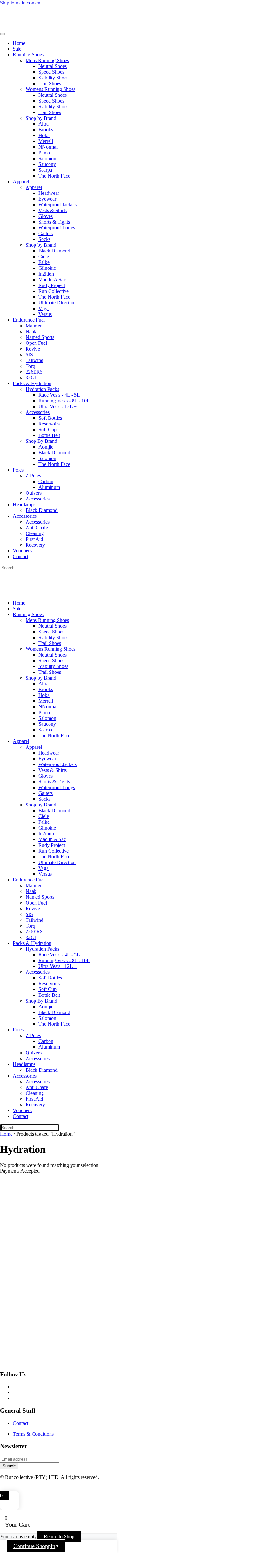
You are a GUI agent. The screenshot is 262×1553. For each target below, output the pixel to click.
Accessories (38, 412)
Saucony (47, 164)
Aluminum (49, 487)
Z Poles (33, 475)
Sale (17, 49)
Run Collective (53, 291)
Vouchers (22, 550)
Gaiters (45, 233)
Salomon (47, 158)
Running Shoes (28, 54)
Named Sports (40, 337)
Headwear (48, 193)
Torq (30, 366)
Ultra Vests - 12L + (57, 406)
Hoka (44, 135)
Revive (33, 348)
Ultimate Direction (57, 302)
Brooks (45, 129)
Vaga (43, 308)
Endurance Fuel (29, 320)
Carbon (45, 481)
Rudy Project (51, 285)
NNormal (48, 147)
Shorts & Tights (54, 222)
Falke (44, 262)
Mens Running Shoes (47, 60)
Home (19, 43)
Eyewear (47, 199)
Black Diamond (54, 250)
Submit (9, 1466)
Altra (43, 124)
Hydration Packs (42, 389)
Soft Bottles (50, 418)
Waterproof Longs (56, 227)
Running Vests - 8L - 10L (64, 400)
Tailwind (34, 360)
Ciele (43, 256)
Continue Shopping (35, 1546)
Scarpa (45, 170)
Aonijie (45, 447)
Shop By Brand (41, 441)
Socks (44, 239)
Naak (31, 331)
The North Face (54, 175)
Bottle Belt (49, 435)
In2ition (46, 274)
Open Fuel (36, 343)
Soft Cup (47, 429)
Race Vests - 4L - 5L (59, 395)
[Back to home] (44, 26)
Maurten (34, 325)
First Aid (34, 539)
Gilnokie (47, 268)
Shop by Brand (41, 118)
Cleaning (35, 533)
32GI (31, 377)
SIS (29, 354)
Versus (45, 314)
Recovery (35, 545)
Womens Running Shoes (50, 89)
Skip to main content (21, 2)
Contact (20, 556)
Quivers (34, 493)
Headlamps (24, 504)
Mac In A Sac (52, 279)
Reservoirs (49, 423)
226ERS (34, 372)
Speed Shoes (51, 72)
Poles (18, 470)
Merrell (45, 141)
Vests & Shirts (52, 210)
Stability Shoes (53, 77)
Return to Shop (59, 1536)
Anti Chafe (37, 527)
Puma (44, 152)
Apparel (21, 181)
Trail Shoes (49, 83)
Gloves (45, 216)
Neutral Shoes (52, 66)
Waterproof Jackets (57, 204)
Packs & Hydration (32, 383)
